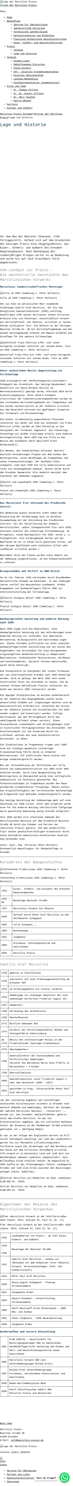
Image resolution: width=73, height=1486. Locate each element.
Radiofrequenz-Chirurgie (29, 64)
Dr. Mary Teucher (24, 97)
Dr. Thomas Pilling (26, 89)
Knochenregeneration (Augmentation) (37, 82)
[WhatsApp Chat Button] (64, 1477)
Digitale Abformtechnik (28, 75)
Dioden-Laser (22, 61)
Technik (18, 50)
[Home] (18, 5)
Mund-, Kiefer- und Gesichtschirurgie (38, 42)
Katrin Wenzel (22, 100)
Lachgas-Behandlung (26, 79)
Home (9, 17)
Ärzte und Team (16, 86)
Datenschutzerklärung (20, 1478)
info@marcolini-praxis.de (27, 1440)
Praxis (11, 46)
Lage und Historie (25, 53)
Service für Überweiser (22, 1470)
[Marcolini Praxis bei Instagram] (36, 1462)
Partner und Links (18, 1474)
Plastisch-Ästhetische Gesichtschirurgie (40, 39)
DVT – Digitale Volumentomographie (36, 71)
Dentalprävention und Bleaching (34, 35)
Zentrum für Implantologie (31, 24)
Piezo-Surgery (22, 68)
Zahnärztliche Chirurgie (29, 28)
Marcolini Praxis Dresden (16, 114)
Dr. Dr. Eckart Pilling (28, 93)
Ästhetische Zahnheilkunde (31, 31)
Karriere (12, 104)
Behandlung (13, 21)
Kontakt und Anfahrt (20, 108)
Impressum (13, 1481)
